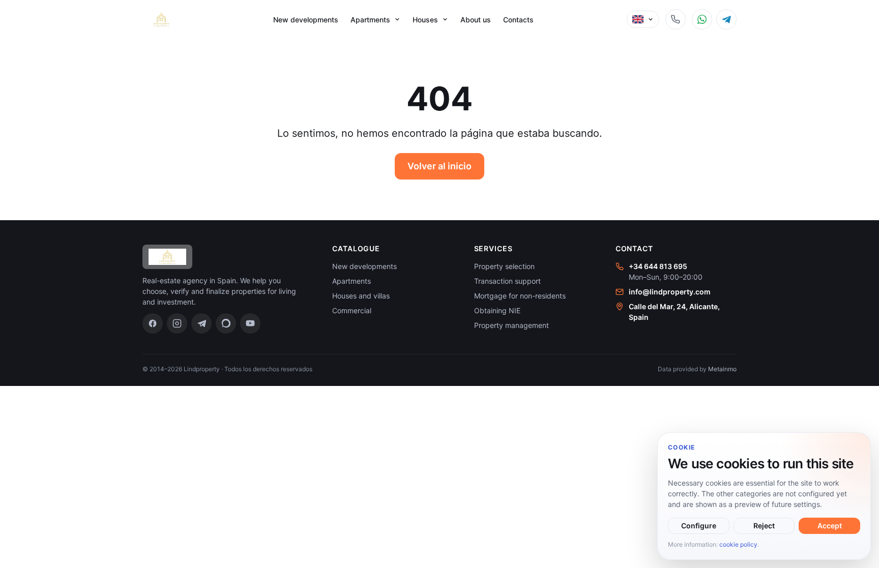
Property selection (504, 266)
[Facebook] (152, 323)
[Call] (675, 19)
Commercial (351, 310)
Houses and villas (361, 295)
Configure (698, 525)
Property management (511, 325)
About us (475, 19)
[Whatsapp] (226, 323)
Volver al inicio (439, 166)
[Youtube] (250, 323)
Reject (764, 525)
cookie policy (738, 544)
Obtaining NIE (497, 310)
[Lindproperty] (161, 19)
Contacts (518, 19)
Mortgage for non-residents (520, 295)
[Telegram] (726, 19)
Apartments (351, 281)
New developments (305, 19)
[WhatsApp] (702, 19)
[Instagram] (177, 323)
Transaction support (507, 281)
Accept (829, 525)
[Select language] (643, 19)
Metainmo (722, 369)
